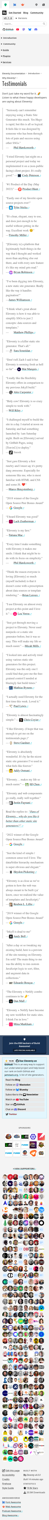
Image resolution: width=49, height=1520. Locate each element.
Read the (13, 1079)
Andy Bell (20, 936)
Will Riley (15, 410)
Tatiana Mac (16, 535)
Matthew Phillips (23, 332)
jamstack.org (11, 1074)
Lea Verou (24, 613)
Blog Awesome (9, 1515)
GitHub (9, 29)
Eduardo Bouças (23, 982)
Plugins (6, 56)
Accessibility (8, 1474)
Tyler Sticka (20, 207)
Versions (22, 18)
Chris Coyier (31, 719)
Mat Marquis (29, 369)
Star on (15, 1104)
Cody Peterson (30, 175)
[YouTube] (18, 29)
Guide (6, 50)
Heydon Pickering (24, 872)
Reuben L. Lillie (23, 904)
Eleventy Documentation (13, 73)
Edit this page (13, 1470)
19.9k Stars (32, 1488)
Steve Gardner (22, 743)
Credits (6, 1479)
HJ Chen (35, 784)
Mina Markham (23, 1024)
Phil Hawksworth (24, 147)
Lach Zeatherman (24, 521)
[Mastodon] (24, 29)
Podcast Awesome (11, 1510)
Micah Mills (32, 646)
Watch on (17, 1099)
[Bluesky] (30, 29)
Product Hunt (30, 189)
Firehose (6, 1483)
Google (18, 507)
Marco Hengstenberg (21, 489)
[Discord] (36, 29)
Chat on (16, 1109)
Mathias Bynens (23, 687)
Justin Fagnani (22, 802)
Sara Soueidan (22, 350)
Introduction (10, 37)
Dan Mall (19, 1001)
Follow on (18, 1084)
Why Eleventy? (9, 77)
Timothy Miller (18, 235)
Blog (25, 12)
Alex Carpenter (22, 392)
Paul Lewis (20, 706)
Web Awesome (13, 1506)
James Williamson (19, 300)
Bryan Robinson (23, 272)
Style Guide (8, 1488)
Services (7, 62)
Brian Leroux (30, 595)
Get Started (15, 12)
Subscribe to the (22, 1094)
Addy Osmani (22, 770)
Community (36, 12)
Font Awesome (13, 1502)
